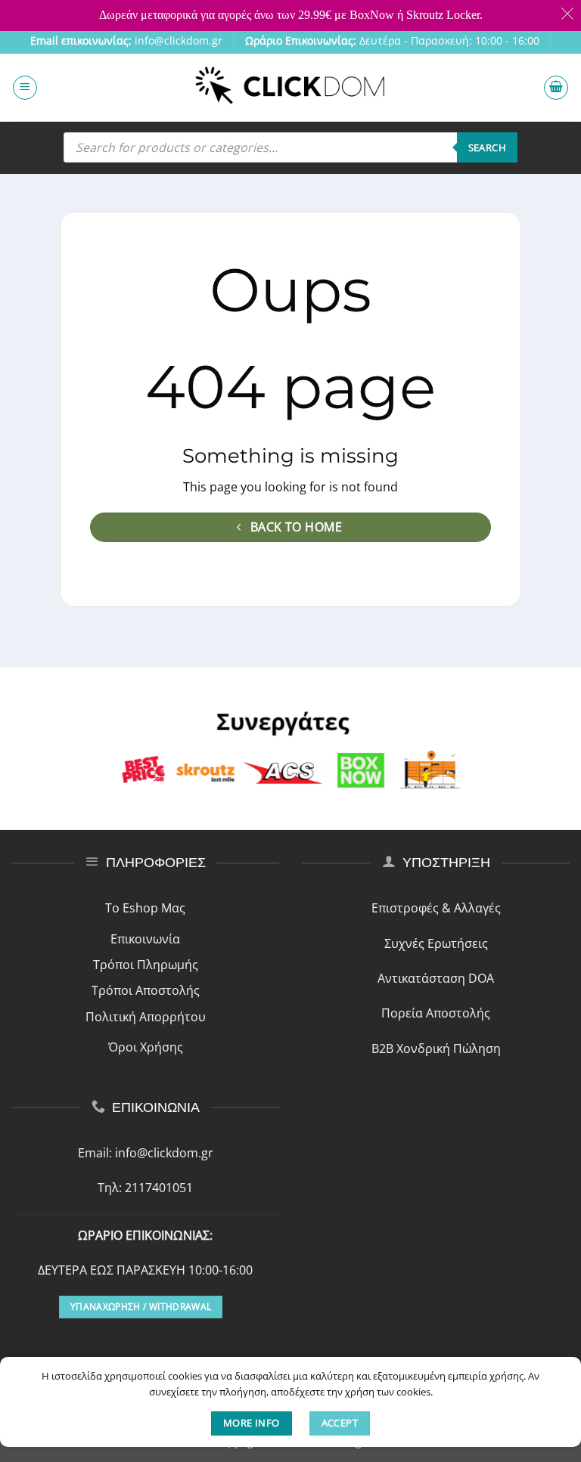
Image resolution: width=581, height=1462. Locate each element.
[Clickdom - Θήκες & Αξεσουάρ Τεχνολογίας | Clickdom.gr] (290, 87)
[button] (25, 88)
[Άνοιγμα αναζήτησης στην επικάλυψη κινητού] (290, 147)
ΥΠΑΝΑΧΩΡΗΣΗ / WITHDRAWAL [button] (140, 1306)
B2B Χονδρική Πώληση (436, 1048)
